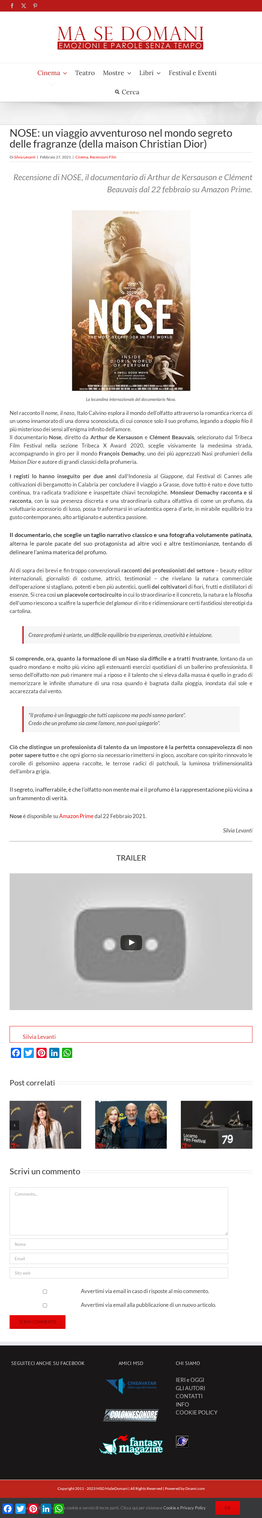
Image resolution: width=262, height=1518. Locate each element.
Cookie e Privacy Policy (184, 1507)
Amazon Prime (76, 816)
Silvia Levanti (24, 157)
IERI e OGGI (190, 1379)
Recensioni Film (103, 157)
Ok (228, 1508)
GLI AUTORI (190, 1388)
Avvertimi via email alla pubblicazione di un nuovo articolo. (148, 1304)
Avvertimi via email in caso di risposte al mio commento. (145, 1291)
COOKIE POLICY (197, 1412)
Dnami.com (195, 1488)
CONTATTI (189, 1396)
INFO (182, 1404)
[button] (14, 1125)
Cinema (81, 157)
